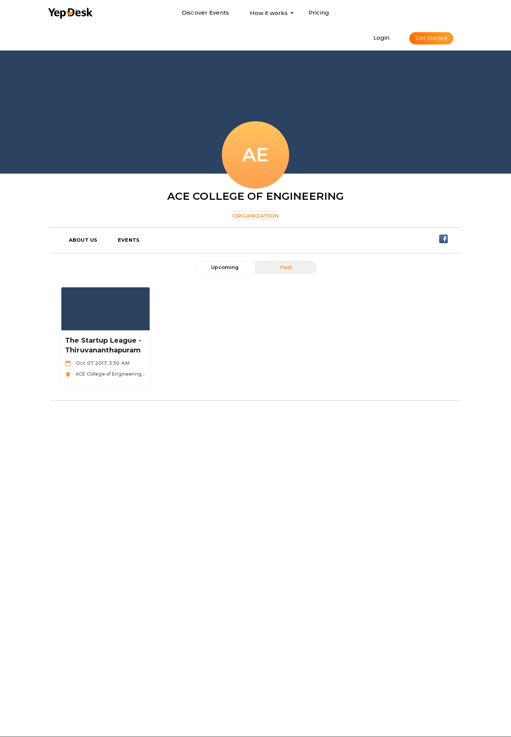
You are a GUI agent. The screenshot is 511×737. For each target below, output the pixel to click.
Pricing (319, 12)
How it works (269, 14)
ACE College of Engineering (255, 196)
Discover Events (205, 12)
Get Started (431, 38)
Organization (255, 215)
